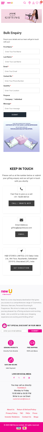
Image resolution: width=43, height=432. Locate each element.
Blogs (36, 417)
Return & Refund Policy (26, 410)
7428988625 (21, 388)
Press (35, 413)
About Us (10, 410)
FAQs (28, 413)
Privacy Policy (11, 413)
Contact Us (26, 417)
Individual (18, 99)
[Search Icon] (25, 3)
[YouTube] (29, 377)
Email (6, 66)
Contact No (8, 76)
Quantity (6, 86)
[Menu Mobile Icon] (2, 2)
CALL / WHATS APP (21, 203)
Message (7, 104)
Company (8, 99)
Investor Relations (12, 417)
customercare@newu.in (21, 399)
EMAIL (21, 234)
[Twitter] (19, 377)
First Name (8, 47)
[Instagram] (24, 377)
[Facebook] (14, 377)
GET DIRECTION (21, 268)
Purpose (6, 95)
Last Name (8, 57)
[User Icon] (33, 3)
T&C (21, 413)
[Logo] (10, 2)
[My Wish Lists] (37, 3)
